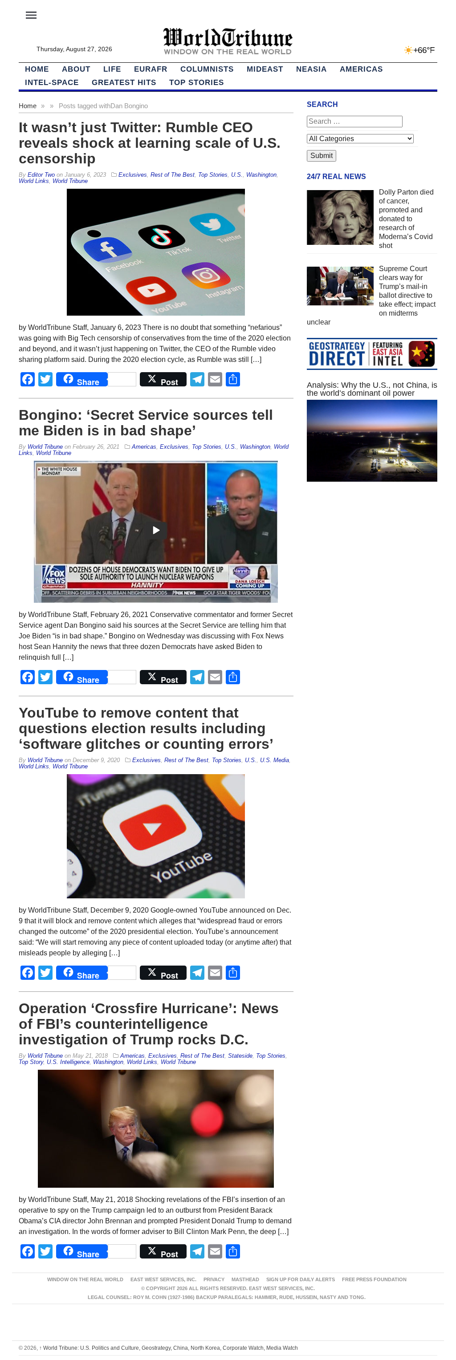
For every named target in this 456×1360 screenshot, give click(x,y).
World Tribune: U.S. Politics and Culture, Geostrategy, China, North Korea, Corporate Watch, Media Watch (168, 1348)
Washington (261, 174)
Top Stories (196, 82)
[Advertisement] (372, 566)
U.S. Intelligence (68, 1062)
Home (28, 106)
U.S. (237, 174)
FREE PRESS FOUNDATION (374, 1279)
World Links (34, 181)
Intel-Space (52, 82)
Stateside (240, 1055)
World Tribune (70, 181)
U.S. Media (274, 760)
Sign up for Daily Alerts (300, 1279)
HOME (37, 69)
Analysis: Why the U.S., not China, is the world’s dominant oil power (372, 389)
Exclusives (132, 174)
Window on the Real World (85, 1279)
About (76, 69)
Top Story (31, 1062)
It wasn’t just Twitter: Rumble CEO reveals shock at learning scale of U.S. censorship (150, 142)
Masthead (245, 1279)
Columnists (207, 69)
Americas (361, 69)
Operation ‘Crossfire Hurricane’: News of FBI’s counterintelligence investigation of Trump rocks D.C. (149, 1023)
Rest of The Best (173, 174)
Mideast (265, 69)
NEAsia (311, 69)
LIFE (112, 69)
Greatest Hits (124, 82)
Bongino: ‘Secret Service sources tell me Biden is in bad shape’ (146, 422)
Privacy (214, 1279)
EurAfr (150, 69)
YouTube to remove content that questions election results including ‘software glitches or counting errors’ (146, 728)
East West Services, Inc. (163, 1279)
